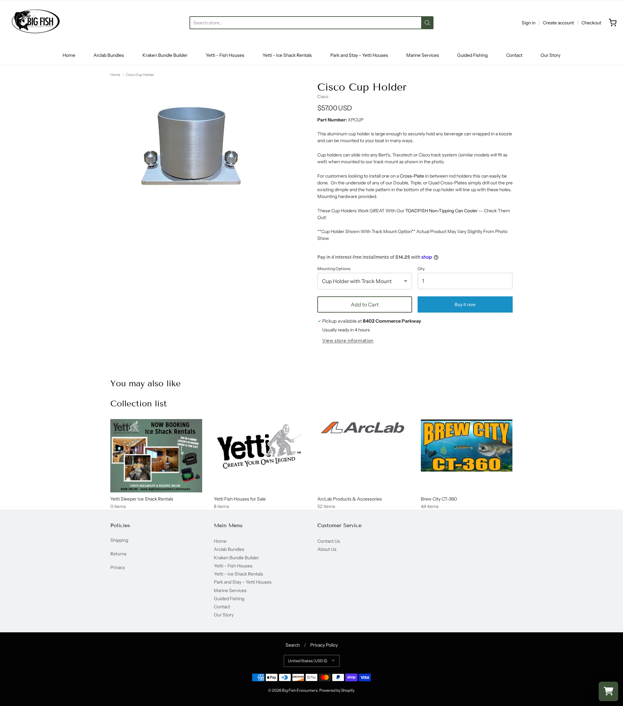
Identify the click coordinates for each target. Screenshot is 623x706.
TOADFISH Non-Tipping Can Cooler (441, 211)
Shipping (119, 540)
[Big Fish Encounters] (35, 22)
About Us (326, 549)
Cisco (322, 96)
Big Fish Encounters (300, 690)
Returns (118, 554)
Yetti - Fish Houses (225, 55)
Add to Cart (365, 304)
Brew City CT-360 (439, 499)
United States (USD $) (307, 660)
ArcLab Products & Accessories (349, 499)
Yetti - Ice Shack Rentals (287, 55)
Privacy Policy (324, 645)
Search (293, 645)
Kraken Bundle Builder (165, 55)
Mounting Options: (334, 268)
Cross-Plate (412, 176)
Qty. (421, 268)
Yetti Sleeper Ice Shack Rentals (141, 499)
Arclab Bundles (108, 55)
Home (69, 55)
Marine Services (422, 55)
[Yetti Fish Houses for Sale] (260, 446)
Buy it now (465, 304)
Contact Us (328, 541)
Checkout (591, 23)
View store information (347, 340)
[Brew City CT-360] (467, 445)
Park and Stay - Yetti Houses (359, 55)
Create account (558, 23)
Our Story (550, 55)
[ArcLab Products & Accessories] (363, 428)
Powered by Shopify (336, 690)
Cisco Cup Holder (140, 74)
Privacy (117, 567)
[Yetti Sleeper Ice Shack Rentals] (156, 456)
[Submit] (427, 22)
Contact (514, 55)
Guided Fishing (472, 55)
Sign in (528, 23)
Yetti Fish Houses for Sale (240, 499)
